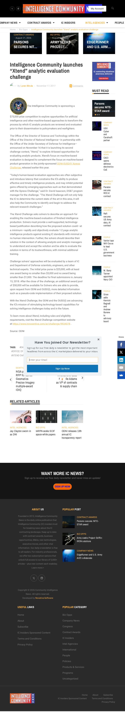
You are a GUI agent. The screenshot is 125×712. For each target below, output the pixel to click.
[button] (62, 342)
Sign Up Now (62, 368)
